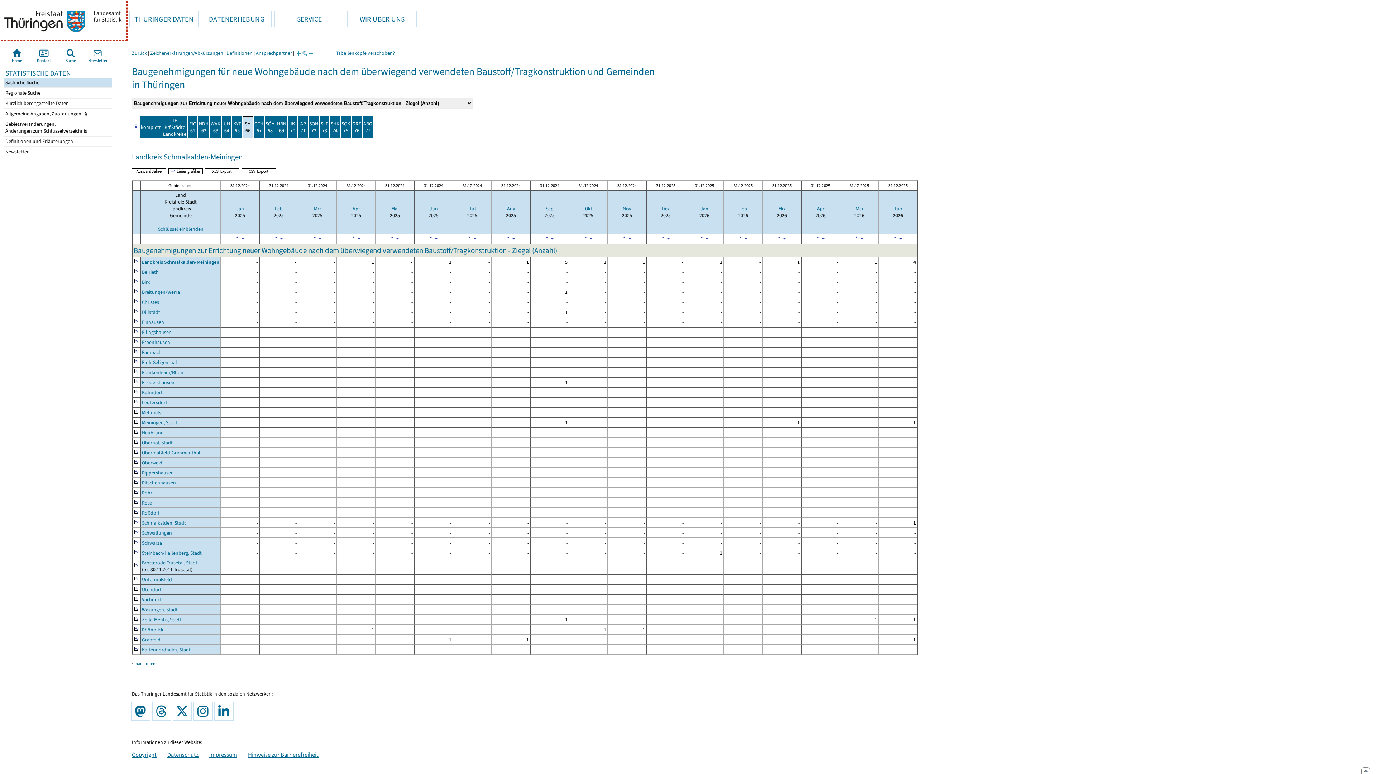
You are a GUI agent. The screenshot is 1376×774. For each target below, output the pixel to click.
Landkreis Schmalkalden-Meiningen (180, 262)
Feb (279, 208)
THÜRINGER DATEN (161, 19)
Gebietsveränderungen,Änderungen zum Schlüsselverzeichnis (45, 127)
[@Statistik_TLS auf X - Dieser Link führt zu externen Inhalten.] (183, 711)
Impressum (223, 755)
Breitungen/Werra (161, 292)
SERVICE (298, 19)
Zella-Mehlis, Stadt (161, 619)
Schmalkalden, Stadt (164, 523)
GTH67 (258, 127)
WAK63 (215, 127)
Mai (394, 208)
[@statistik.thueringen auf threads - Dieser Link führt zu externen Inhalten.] (163, 711)
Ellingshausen (157, 332)
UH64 (227, 127)
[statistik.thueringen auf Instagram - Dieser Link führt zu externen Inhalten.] (204, 711)
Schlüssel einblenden (181, 229)
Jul (472, 208)
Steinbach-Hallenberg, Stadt (172, 553)
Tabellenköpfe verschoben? (365, 53)
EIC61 (192, 127)
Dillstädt (151, 312)
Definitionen (239, 53)
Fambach (152, 352)
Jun (434, 208)
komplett (151, 127)
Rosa (147, 503)
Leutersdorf (154, 402)
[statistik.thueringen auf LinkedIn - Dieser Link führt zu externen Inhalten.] (225, 711)
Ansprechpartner (274, 53)
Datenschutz (183, 755)
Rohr (147, 492)
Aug (511, 208)
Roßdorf (150, 513)
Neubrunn (153, 432)
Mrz (317, 208)
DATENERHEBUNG (233, 19)
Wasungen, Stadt (160, 609)
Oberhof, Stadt (157, 442)
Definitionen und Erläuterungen (38, 141)
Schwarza (152, 543)
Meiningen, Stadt (159, 422)
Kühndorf (152, 392)
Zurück (139, 53)
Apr (356, 208)
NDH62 (204, 127)
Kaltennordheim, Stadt (166, 649)
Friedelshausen (158, 382)
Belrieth (150, 272)
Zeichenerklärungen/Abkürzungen (186, 53)
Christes (150, 302)
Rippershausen (158, 472)
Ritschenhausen (159, 482)
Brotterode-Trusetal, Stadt (169, 562)
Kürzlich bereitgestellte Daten (36, 103)
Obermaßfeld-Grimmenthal (171, 452)
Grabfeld (151, 639)
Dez (666, 208)
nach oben (145, 663)
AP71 (303, 127)
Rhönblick (152, 629)
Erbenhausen (156, 342)
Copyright (144, 755)
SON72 (313, 127)
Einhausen (153, 322)
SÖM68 (270, 127)
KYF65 (237, 127)
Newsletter (16, 151)
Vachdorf (151, 599)
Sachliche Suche (21, 82)
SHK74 (335, 127)
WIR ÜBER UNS (376, 19)
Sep (550, 208)
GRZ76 (356, 127)
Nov (627, 208)
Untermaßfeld (157, 579)
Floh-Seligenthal (159, 362)
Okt (588, 208)
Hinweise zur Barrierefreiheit (283, 755)
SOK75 (345, 127)
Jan (240, 208)
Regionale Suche (22, 93)
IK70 (292, 127)
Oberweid (152, 462)
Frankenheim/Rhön (162, 372)
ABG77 (367, 127)
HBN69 (281, 127)
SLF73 (324, 127)
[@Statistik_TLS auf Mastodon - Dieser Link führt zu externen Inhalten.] (142, 711)
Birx (146, 282)
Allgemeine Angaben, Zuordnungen (43, 113)
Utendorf (151, 589)
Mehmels (151, 412)
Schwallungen (157, 533)
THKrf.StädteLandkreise (174, 127)
